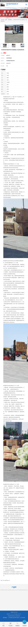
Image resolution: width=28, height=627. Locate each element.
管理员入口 (19, 617)
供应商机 (10, 19)
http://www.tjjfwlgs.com (5, 580)
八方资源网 (10, 617)
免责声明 (14, 617)
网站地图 (23, 617)
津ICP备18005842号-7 (17, 614)
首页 (6, 19)
